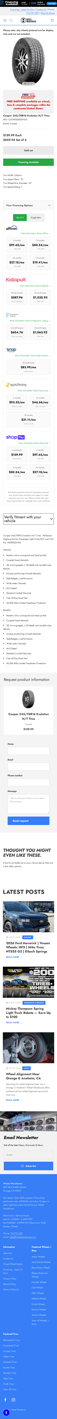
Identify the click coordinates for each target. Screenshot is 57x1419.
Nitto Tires (8, 1378)
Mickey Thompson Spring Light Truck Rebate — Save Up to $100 (28, 1012)
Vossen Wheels (39, 1315)
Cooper (13, 123)
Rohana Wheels (39, 1309)
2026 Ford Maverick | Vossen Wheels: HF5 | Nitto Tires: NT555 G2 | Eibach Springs (28, 947)
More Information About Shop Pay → (35, 443)
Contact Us (41, 9)
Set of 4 (20, 217)
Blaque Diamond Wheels (39, 1274)
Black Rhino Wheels (41, 1267)
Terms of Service (11, 1289)
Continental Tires (11, 1345)
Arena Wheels (38, 1256)
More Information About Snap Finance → (33, 355)
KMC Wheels (38, 1293)
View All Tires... (10, 1389)
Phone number (15, 775)
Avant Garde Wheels (41, 1262)
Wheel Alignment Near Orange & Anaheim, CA (23, 1076)
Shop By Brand (48, 13)
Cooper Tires (9, 1351)
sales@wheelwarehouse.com (23, 1237)
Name (11, 744)
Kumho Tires (9, 1367)
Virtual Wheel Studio (12, 1264)
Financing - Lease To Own (22, 9)
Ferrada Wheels (39, 1282)
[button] (6, 1412)
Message (12, 791)
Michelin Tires (9, 1373)
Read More (14, 957)
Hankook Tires (10, 1362)
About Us (7, 1253)
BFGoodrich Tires (11, 1340)
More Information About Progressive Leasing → (30, 320)
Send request (20, 821)
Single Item (36, 217)
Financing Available (28, 162)
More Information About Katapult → (35, 285)
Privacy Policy (9, 1278)
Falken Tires (8, 1356)
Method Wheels (39, 1298)
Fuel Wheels (37, 1287)
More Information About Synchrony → (34, 390)
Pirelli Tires (8, 1384)
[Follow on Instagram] (13, 1400)
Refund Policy (9, 1284)
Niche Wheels (38, 1304)
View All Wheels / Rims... (40, 1322)
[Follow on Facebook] (5, 1400)
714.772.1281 (32, 13)
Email (10, 759)
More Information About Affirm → (36, 233)
